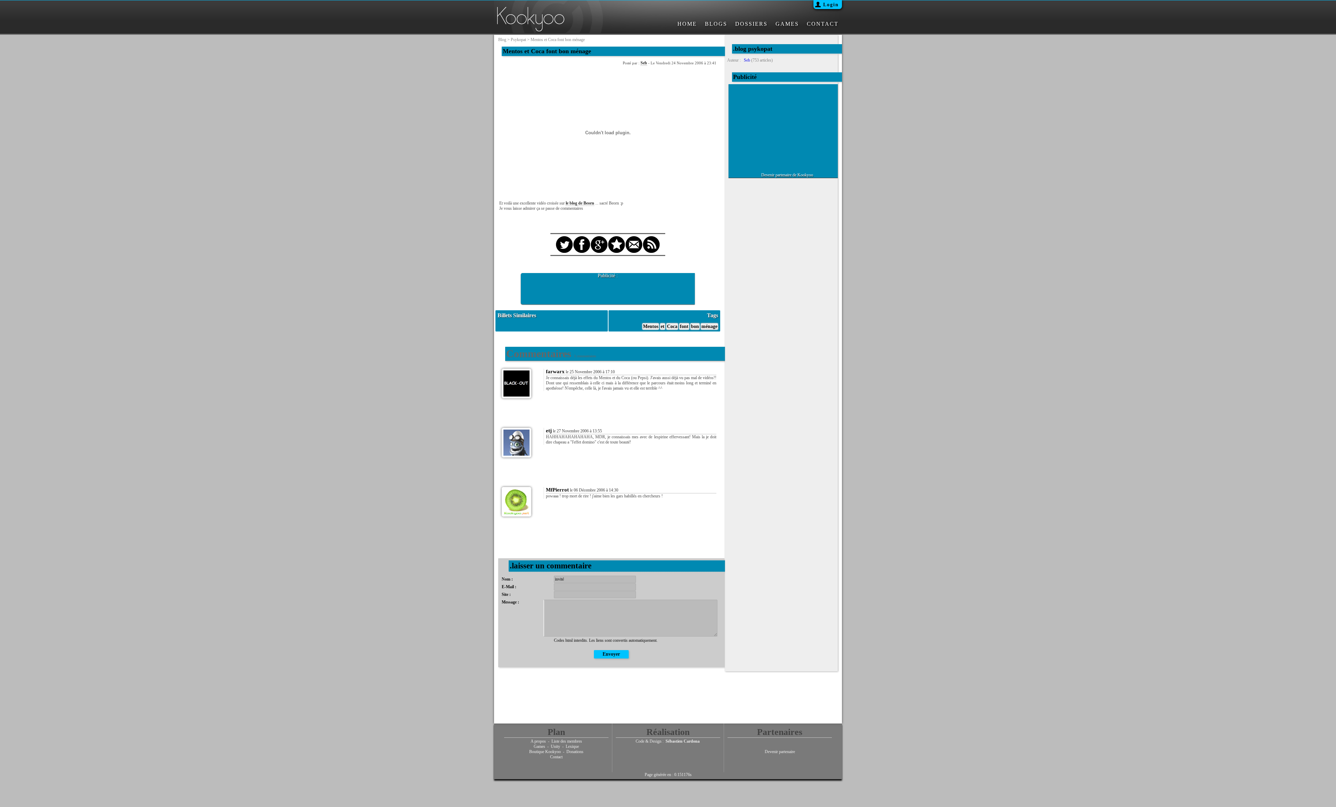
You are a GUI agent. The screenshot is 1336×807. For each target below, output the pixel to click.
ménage (709, 326)
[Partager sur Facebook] (581, 238)
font (684, 326)
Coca (672, 326)
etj (549, 430)
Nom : (507, 579)
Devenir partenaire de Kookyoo (787, 175)
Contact (556, 756)
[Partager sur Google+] (599, 238)
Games (539, 746)
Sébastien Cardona (683, 741)
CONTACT (822, 24)
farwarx (555, 371)
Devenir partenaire (780, 751)
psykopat (518, 39)
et (663, 326)
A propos (538, 741)
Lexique (572, 746)
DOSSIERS (751, 24)
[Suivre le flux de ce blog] (651, 238)
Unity (555, 746)
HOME (687, 24)
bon (695, 326)
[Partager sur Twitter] (564, 238)
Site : (506, 594)
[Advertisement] (607, 289)
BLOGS (716, 24)
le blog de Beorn (580, 203)
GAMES (787, 24)
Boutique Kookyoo (545, 751)
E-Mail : (509, 586)
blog (502, 39)
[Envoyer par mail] (634, 238)
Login (831, 4)
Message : (510, 602)
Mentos (650, 326)
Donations (574, 751)
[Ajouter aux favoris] (616, 238)
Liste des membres (566, 741)
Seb (644, 63)
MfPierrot (557, 490)
